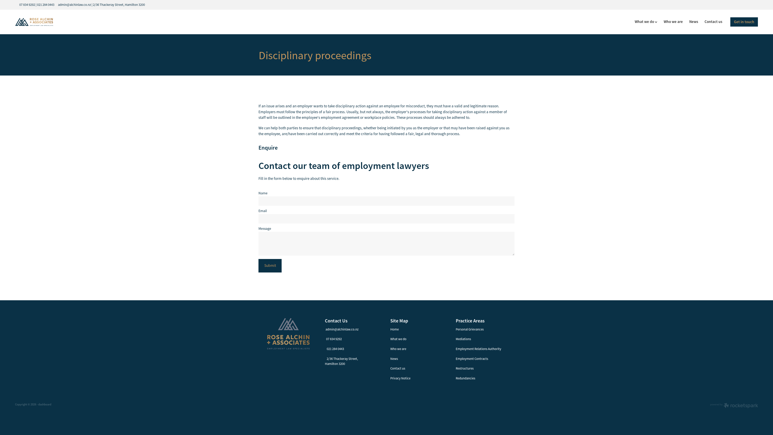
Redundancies (465, 378)
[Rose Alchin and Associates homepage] (89, 22)
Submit (270, 265)
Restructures (465, 368)
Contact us (713, 21)
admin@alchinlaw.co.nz (342, 329)
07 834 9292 (334, 339)
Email (262, 211)
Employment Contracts (472, 359)
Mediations (463, 339)
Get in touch (744, 21)
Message (264, 229)
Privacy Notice (400, 378)
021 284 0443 (335, 349)
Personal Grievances (470, 329)
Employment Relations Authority (478, 349)
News (693, 21)
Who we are (673, 21)
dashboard (44, 404)
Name (263, 193)
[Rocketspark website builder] (734, 406)
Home (394, 329)
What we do (645, 21)
